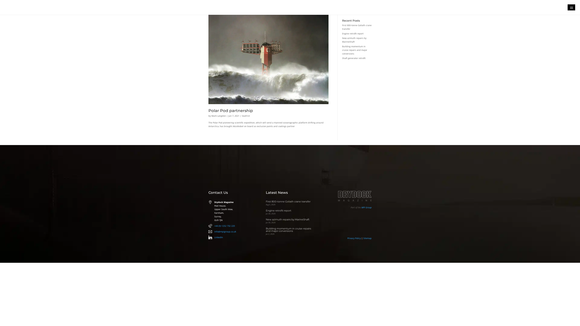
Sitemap (367, 238)
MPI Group (366, 207)
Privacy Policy (354, 238)
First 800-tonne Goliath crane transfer (288, 201)
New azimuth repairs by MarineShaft (287, 219)
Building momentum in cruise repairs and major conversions (354, 50)
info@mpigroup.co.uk (225, 231)
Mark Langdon (218, 115)
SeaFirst (246, 115)
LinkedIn (218, 237)
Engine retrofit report (353, 33)
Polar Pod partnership (230, 110)
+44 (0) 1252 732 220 (224, 225)
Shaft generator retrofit (354, 58)
